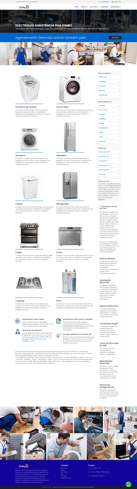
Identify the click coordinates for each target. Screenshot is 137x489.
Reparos (102, 90)
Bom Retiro (64, 472)
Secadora (19, 359)
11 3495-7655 (44, 337)
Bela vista (64, 468)
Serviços (84, 7)
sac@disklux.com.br (28, 341)
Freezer (34, 359)
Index (76, 7)
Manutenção (103, 95)
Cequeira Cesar (66, 478)
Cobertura (104, 7)
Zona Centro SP (104, 152)
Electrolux (94, 7)
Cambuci (64, 476)
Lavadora (81, 357)
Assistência (103, 77)
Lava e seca (89, 357)
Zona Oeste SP (104, 170)
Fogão (50, 359)
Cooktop (61, 359)
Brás (62, 474)
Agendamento (116, 7)
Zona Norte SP (104, 156)
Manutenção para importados (85, 487)
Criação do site (67, 487)
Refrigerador (42, 359)
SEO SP (74, 487)
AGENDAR (101, 200)
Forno (55, 359)
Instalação (103, 81)
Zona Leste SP (103, 165)
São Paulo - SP (95, 468)
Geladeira (27, 359)
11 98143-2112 (33, 339)
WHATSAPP (115, 38)
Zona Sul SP (103, 161)
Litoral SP (102, 174)
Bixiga (62, 470)
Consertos (102, 86)
